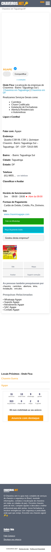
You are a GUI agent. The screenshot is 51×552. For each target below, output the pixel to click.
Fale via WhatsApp (12, 221)
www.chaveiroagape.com (16, 214)
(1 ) (21, 79)
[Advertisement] (25, 40)
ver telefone (22, 175)
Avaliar (13, 275)
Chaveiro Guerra (9, 378)
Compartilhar (20, 74)
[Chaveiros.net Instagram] (7, 518)
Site (12, 267)
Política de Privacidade (37, 549)
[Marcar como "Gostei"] (5, 74)
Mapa (34, 267)
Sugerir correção (33, 275)
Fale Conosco (9, 536)
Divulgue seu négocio (12, 539)
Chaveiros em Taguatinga (16, 90)
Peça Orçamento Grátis (13, 230)
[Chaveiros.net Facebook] (4, 518)
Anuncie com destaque (25, 418)
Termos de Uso (24, 549)
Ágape (4, 385)
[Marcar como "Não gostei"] (8, 74)
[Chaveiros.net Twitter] (5, 518)
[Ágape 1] (10, 258)
